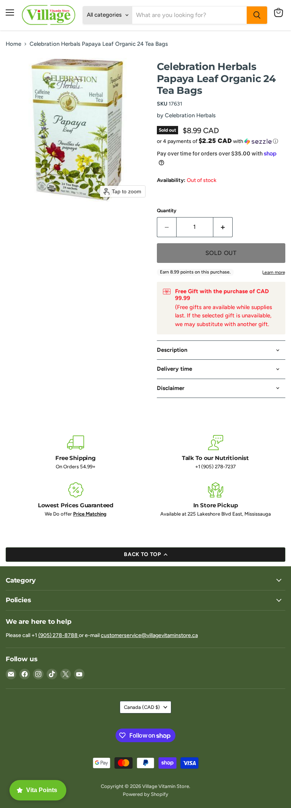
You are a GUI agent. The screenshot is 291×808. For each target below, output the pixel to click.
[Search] (257, 15)
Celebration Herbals (190, 115)
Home (13, 44)
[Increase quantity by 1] (223, 227)
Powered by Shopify (145, 794)
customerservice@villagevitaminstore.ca (149, 635)
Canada (142, 707)
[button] (221, 141)
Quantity (167, 210)
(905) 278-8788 (58, 635)
